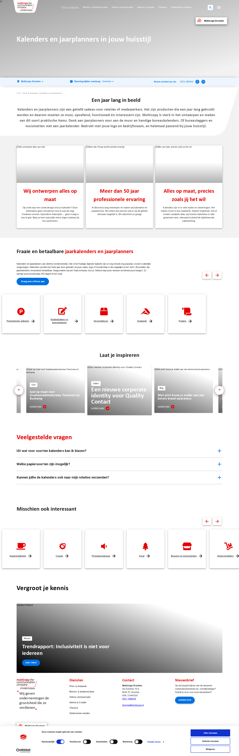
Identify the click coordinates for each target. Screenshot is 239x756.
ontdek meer (36, 406)
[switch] (87, 742)
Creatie (59, 556)
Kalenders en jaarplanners (50, 93)
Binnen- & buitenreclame (95, 7)
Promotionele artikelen (18, 321)
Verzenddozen (101, 321)
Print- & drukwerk (70, 7)
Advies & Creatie (145, 7)
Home (19, 93)
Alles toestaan (210, 733)
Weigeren (210, 749)
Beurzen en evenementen (184, 556)
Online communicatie (122, 7)
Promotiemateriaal (101, 556)
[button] (218, 7)
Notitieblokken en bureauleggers (59, 321)
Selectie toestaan (210, 741)
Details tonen (154, 742)
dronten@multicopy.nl (133, 705)
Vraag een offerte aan (33, 281)
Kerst (141, 556)
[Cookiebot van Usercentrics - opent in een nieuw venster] (23, 751)
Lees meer (31, 662)
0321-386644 (186, 81)
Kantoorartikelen (18, 556)
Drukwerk (142, 321)
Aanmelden (184, 700)
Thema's (162, 7)
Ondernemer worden (181, 7)
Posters (182, 321)
